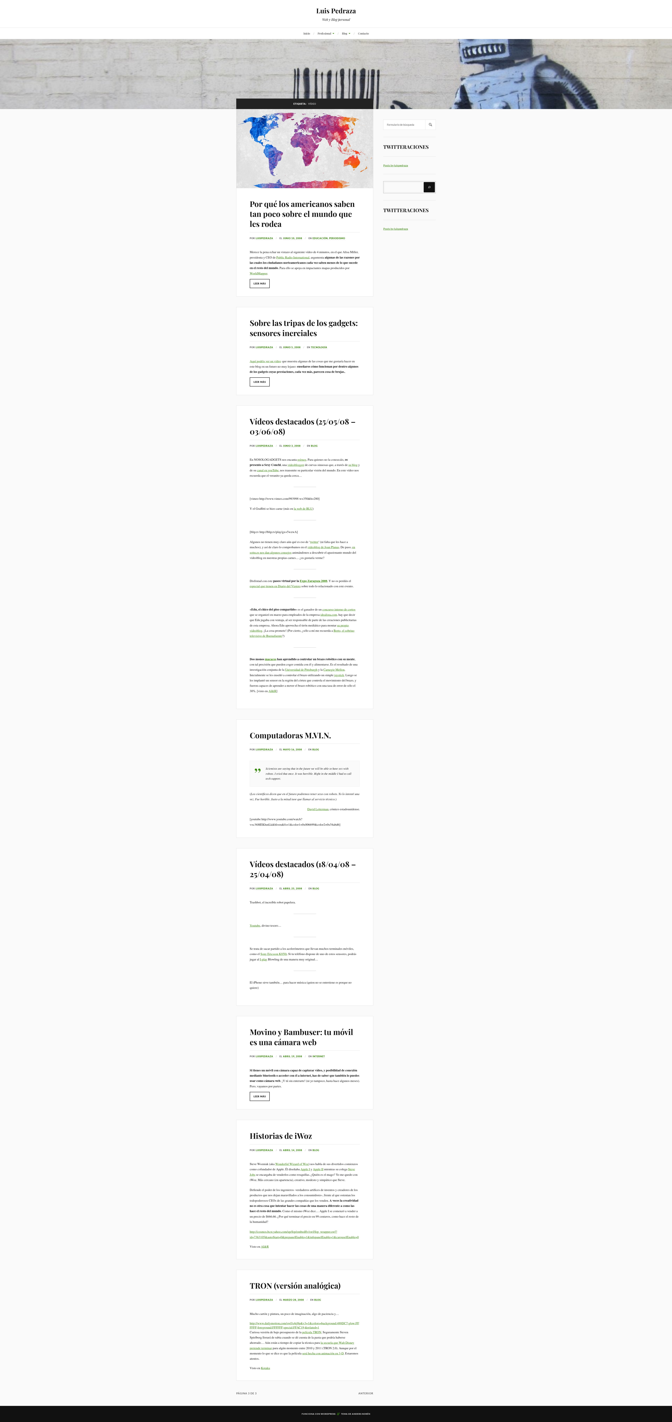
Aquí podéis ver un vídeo (265, 361)
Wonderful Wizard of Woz (292, 1164)
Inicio (306, 33)
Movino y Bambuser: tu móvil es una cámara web (301, 1037)
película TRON (311, 1332)
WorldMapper (258, 273)
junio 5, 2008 (292, 347)
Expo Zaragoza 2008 (313, 580)
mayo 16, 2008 (292, 749)
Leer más (260, 283)
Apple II (318, 1169)
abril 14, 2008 (292, 1150)
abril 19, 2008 (292, 1056)
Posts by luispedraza (395, 165)
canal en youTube (268, 470)
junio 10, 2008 (292, 238)
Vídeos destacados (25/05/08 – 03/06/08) (303, 426)
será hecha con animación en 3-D (323, 1353)
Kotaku (265, 1368)
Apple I (305, 1169)
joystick (339, 675)
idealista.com (328, 614)
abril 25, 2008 (292, 888)
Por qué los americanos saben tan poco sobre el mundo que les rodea (302, 213)
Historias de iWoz (281, 1135)
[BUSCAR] (430, 125)
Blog (344, 33)
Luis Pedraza (336, 10)
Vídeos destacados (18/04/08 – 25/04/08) (303, 869)
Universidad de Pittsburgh (301, 669)
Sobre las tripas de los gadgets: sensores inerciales (304, 328)
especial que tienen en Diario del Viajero (275, 586)
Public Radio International (292, 257)
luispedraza (264, 238)
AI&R (272, 691)
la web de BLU (303, 508)
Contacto (363, 33)
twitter (314, 542)
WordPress (328, 1414)
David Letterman (317, 809)
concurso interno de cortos (338, 609)
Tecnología (319, 347)
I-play (263, 959)
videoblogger (296, 465)
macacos (270, 659)
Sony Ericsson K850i (273, 954)
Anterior (365, 1393)
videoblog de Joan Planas (323, 547)
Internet (319, 1056)
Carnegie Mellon (334, 669)
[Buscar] (429, 187)
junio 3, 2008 (292, 445)
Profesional (324, 33)
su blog (353, 465)
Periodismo (337, 238)
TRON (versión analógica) (295, 1285)
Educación (320, 238)
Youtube (255, 925)
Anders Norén (361, 1414)
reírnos (302, 459)
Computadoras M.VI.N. (290, 735)
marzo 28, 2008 (293, 1299)
